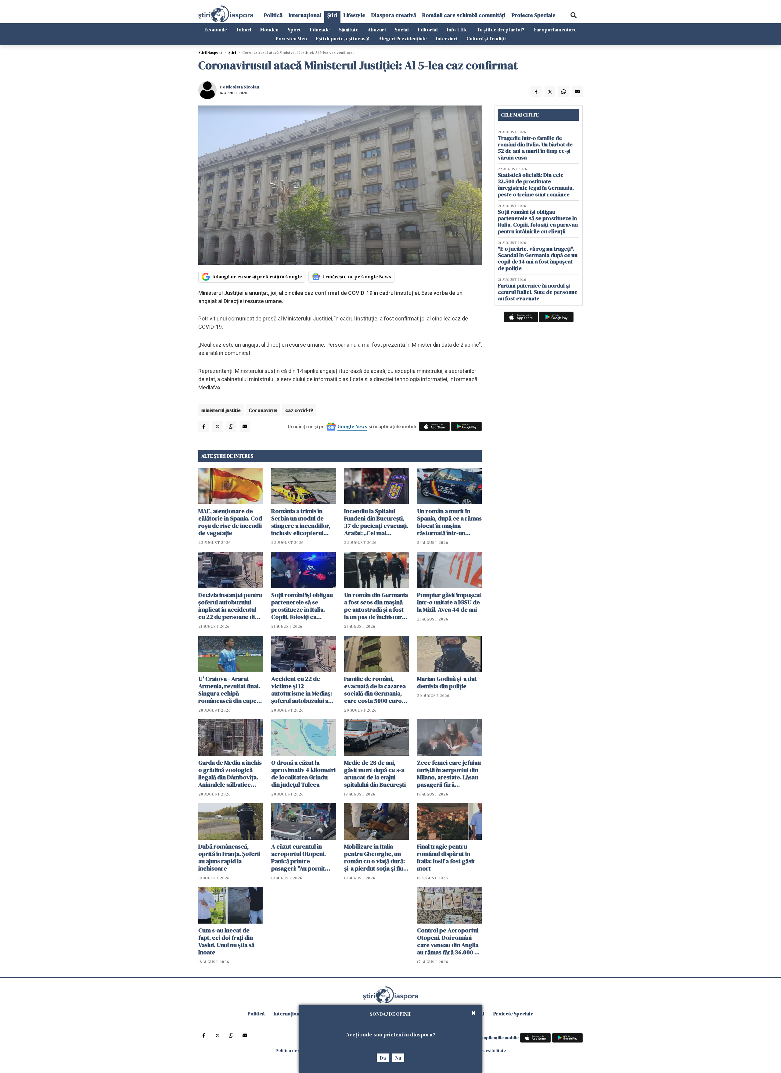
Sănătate (348, 29)
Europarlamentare (555, 29)
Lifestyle (354, 15)
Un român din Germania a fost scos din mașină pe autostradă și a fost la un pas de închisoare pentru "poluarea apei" (376, 606)
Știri (332, 15)
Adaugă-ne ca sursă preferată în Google (257, 276)
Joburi (243, 29)
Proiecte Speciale (534, 15)
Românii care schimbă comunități (464, 15)
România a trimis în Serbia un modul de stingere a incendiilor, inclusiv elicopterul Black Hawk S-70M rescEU (300, 522)
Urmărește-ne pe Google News (356, 276)
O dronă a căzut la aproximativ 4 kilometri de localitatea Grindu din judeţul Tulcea (303, 773)
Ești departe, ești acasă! (342, 38)
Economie (215, 29)
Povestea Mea (291, 38)
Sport (294, 29)
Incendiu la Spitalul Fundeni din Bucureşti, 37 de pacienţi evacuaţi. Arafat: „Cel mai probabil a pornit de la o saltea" (376, 522)
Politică (273, 15)
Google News (352, 426)
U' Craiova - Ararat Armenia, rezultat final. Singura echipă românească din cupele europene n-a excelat (229, 689)
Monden (269, 29)
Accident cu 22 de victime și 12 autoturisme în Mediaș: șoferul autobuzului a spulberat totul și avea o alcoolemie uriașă (303, 689)
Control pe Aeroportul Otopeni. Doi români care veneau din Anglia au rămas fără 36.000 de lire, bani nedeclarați (449, 941)
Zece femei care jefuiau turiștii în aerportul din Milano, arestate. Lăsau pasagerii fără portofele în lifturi (449, 773)
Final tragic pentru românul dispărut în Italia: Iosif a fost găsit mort (446, 857)
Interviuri (446, 38)
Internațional (305, 15)
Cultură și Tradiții (486, 38)
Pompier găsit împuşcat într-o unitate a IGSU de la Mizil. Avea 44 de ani (449, 602)
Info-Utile (457, 29)
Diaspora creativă (393, 15)
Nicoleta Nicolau (242, 87)
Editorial (428, 29)
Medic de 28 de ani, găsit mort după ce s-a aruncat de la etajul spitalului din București (375, 773)
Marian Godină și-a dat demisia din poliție (447, 682)
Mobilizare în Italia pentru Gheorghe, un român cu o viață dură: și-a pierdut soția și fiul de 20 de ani (374, 857)
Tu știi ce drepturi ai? (500, 29)
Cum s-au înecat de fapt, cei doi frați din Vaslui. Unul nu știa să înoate (226, 941)
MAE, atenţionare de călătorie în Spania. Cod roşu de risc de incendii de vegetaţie (230, 522)
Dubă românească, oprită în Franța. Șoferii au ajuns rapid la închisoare (229, 857)
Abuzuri (377, 29)
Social (402, 29)
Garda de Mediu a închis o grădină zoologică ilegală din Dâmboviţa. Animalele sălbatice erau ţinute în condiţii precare (230, 773)
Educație (320, 29)
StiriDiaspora (210, 52)
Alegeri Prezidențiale (403, 38)
